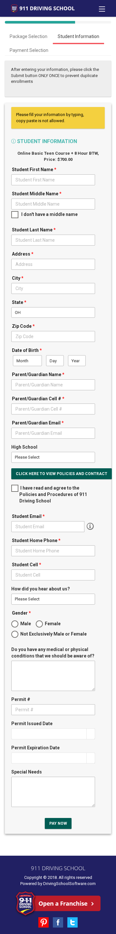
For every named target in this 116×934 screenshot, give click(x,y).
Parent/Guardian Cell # (38, 398)
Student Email (28, 516)
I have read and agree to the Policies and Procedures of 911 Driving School (53, 494)
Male (25, 623)
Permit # (20, 699)
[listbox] (53, 312)
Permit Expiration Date (35, 747)
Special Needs (26, 771)
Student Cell (26, 564)
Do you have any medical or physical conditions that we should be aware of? (52, 652)
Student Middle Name (37, 193)
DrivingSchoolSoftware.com (69, 883)
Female (52, 623)
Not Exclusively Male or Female (53, 634)
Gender (21, 613)
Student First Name (34, 169)
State (19, 302)
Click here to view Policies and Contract (61, 474)
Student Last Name (34, 229)
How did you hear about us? (40, 588)
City (18, 278)
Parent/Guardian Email (38, 422)
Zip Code (23, 326)
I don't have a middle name (48, 214)
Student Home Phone (36, 540)
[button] (90, 734)
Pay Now (58, 823)
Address (23, 254)
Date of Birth (27, 350)
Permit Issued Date (32, 723)
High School (24, 447)
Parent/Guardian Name (38, 374)
